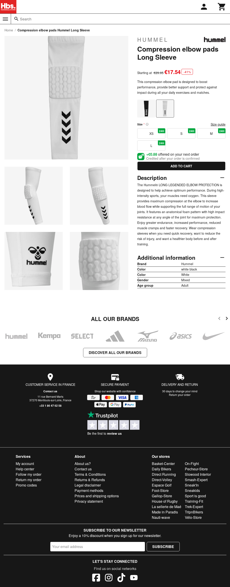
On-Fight (192, 463)
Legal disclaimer (88, 485)
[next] (226, 319)
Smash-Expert (196, 479)
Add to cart (181, 166)
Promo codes (26, 485)
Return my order (28, 479)
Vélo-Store (193, 517)
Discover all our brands (115, 352)
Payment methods (89, 490)
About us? (83, 463)
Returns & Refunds (90, 479)
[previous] (219, 319)
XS (156, 132)
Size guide (218, 124)
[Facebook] (96, 578)
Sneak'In (192, 485)
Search (25, 19)
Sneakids (192, 490)
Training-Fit (194, 501)
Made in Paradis (165, 512)
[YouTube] (133, 578)
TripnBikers (194, 512)
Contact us (50, 391)
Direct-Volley (162, 479)
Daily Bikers (161, 468)
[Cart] (221, 6)
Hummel (152, 39)
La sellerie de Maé (166, 506)
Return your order (179, 395)
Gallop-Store (162, 495)
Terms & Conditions (90, 474)
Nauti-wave (161, 517)
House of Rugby (165, 501)
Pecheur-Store (196, 468)
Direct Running (164, 474)
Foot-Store (160, 490)
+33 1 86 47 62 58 (50, 406)
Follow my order (28, 474)
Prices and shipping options (97, 495)
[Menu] (5, 19)
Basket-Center (163, 463)
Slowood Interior (198, 474)
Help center (25, 468)
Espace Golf (161, 485)
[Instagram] (108, 578)
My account (25, 463)
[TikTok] (121, 578)
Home (8, 30)
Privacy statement (89, 501)
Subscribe (163, 546)
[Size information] (147, 124)
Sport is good (195, 495)
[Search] (16, 19)
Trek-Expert (194, 506)
